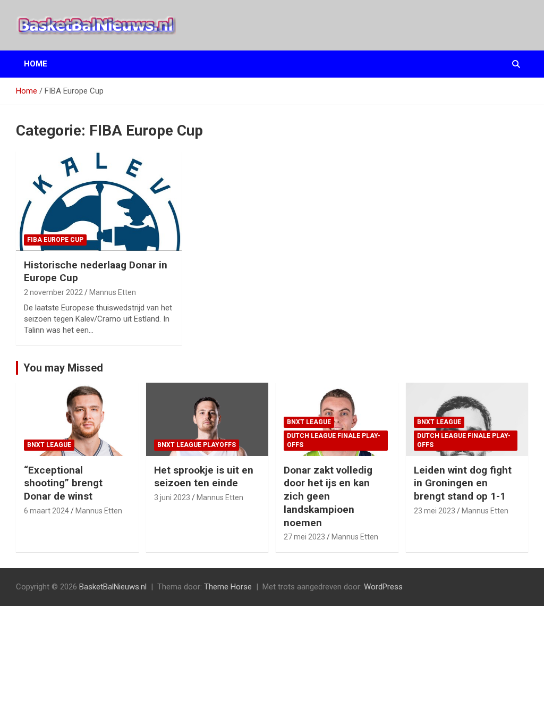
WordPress (383, 587)
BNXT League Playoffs (196, 445)
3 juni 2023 (172, 497)
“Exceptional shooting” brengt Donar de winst (63, 483)
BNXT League (49, 445)
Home (35, 64)
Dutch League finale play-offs (333, 440)
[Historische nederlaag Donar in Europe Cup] (98, 201)
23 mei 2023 (434, 510)
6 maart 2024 (46, 510)
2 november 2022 (53, 292)
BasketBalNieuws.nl (113, 587)
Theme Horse (228, 587)
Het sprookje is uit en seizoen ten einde (203, 476)
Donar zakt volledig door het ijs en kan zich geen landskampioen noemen (328, 496)
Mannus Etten (112, 292)
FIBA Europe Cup (55, 239)
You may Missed (63, 367)
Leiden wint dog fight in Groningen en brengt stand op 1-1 (463, 483)
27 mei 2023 (304, 537)
